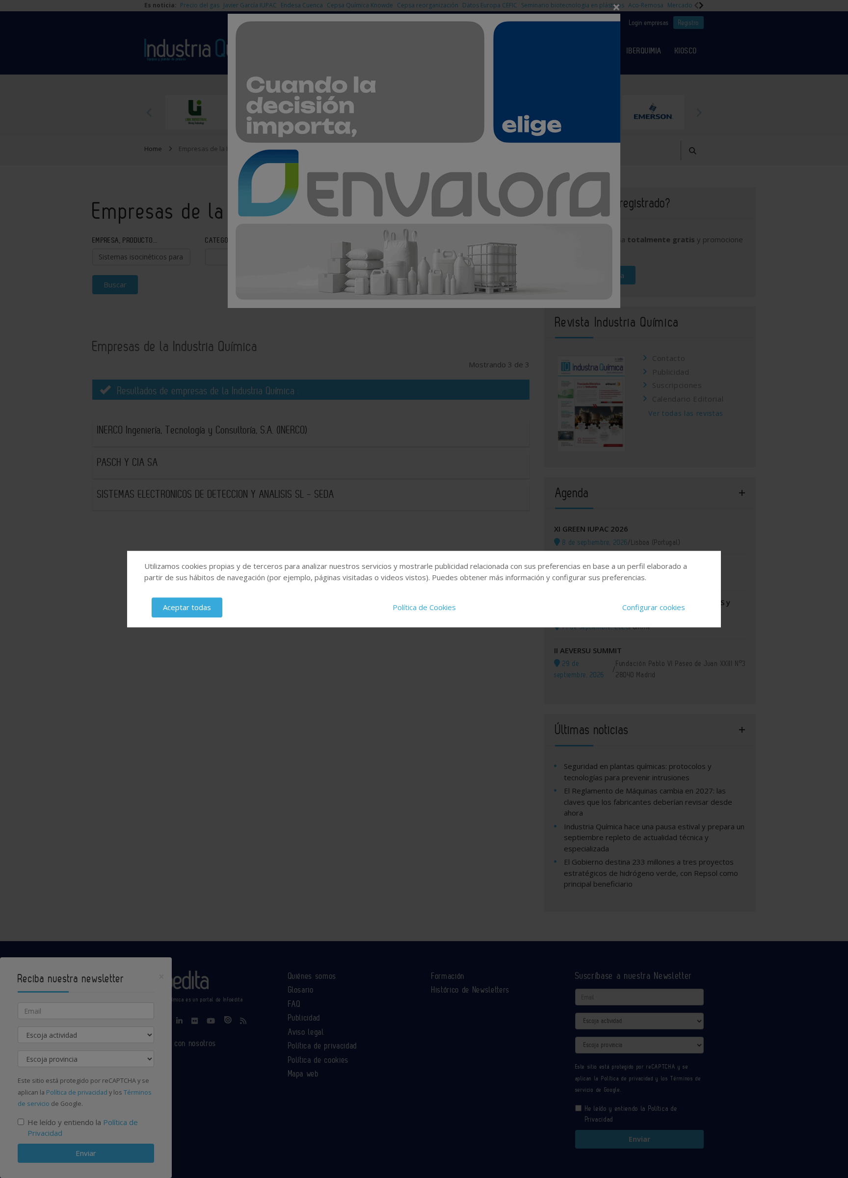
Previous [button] (149, 112)
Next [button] (699, 112)
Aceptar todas (187, 607)
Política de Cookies (424, 607)
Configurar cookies (653, 607)
